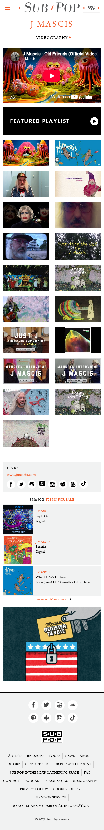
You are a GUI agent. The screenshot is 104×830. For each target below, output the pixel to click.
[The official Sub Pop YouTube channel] (60, 705)
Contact (11, 781)
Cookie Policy (67, 789)
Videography (52, 37)
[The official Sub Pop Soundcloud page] (73, 705)
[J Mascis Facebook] (11, 484)
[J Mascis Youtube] (73, 484)
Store (14, 764)
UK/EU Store (36, 764)
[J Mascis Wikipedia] (63, 484)
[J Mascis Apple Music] (42, 484)
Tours (54, 756)
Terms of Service (50, 797)
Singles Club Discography (71, 781)
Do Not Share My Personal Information (50, 806)
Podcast (32, 781)
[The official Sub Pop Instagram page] (60, 718)
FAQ (87, 772)
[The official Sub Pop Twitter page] (46, 705)
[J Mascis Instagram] (52, 484)
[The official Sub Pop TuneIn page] (46, 718)
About (86, 756)
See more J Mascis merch (52, 599)
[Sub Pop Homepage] (52, 736)
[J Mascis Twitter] (21, 484)
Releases (35, 756)
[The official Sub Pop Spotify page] (33, 718)
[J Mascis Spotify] (32, 484)
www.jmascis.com (21, 475)
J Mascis (52, 24)
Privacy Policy (34, 789)
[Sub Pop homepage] (58, 8)
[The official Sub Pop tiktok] (73, 718)
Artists (15, 756)
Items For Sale (60, 499)
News (70, 756)
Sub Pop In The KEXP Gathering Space (44, 772)
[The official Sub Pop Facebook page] (33, 705)
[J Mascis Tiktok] (83, 484)
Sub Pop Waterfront (72, 764)
